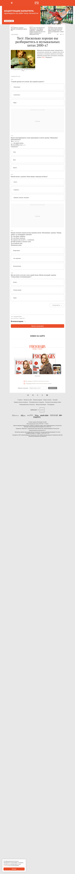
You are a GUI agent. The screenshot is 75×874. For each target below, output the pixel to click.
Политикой (28, 383)
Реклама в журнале (37, 400)
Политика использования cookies (53, 402)
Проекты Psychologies (41, 404)
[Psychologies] (37, 2)
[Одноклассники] (42, 395)
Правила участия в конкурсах (21, 402)
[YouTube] (47, 395)
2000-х (43, 57)
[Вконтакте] (37, 395)
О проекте (20, 400)
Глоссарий (55, 400)
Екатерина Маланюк (18, 316)
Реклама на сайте (28, 400)
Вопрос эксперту (47, 400)
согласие (30, 381)
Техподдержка (50, 404)
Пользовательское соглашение (36, 402)
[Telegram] (33, 395)
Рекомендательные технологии (27, 404)
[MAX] (28, 395)
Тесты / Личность (14, 34)
